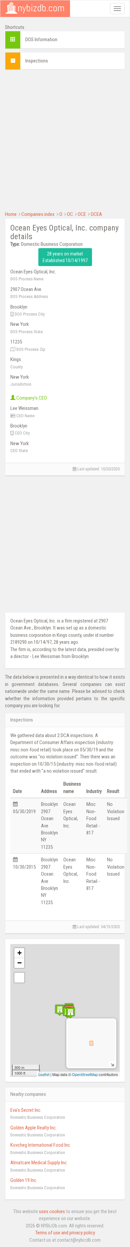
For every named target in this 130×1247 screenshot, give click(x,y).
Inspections (36, 61)
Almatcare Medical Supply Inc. (39, 1163)
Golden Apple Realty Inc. (33, 1128)
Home (11, 214)
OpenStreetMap (85, 1074)
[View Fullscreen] (19, 978)
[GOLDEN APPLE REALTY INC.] (70, 1013)
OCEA (96, 214)
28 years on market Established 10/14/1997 (65, 257)
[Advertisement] (65, 139)
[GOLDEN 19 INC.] (59, 1010)
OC (70, 214)
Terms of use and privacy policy (65, 1233)
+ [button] (19, 953)
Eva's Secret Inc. (25, 1110)
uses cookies (52, 1211)
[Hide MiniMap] (112, 1064)
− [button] (19, 963)
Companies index (38, 214)
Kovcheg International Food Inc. (40, 1145)
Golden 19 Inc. (23, 1180)
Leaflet (43, 1074)
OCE (82, 214)
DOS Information (41, 40)
